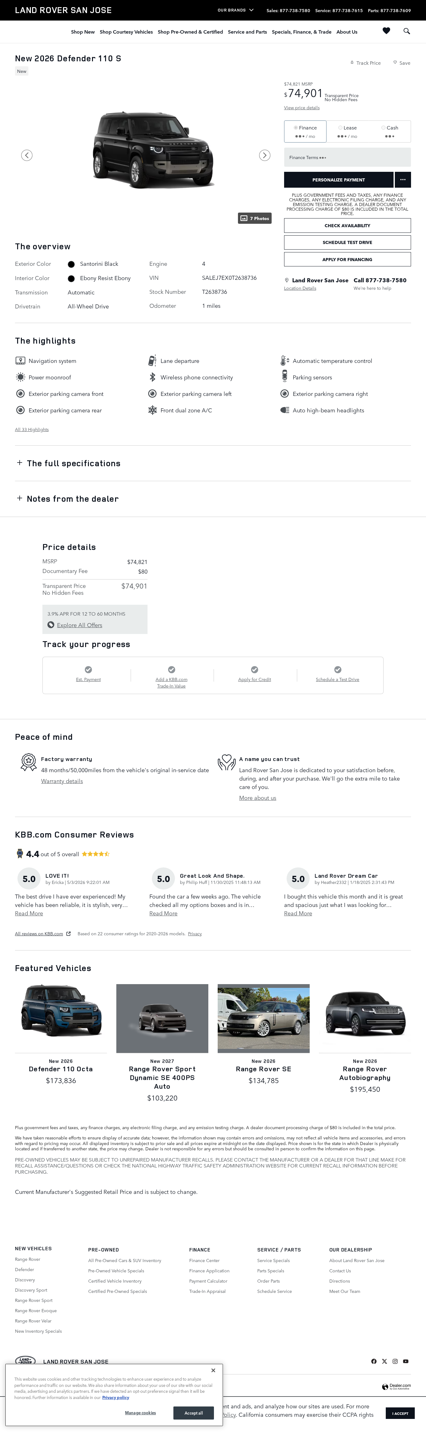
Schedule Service (274, 1291)
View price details (302, 107)
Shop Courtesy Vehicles (126, 31)
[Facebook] (374, 1361)
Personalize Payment (338, 179)
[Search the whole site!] (407, 31)
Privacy (195, 933)
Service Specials (273, 1260)
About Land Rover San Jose (357, 1260)
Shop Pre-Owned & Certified (190, 31)
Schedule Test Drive (347, 242)
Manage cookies (140, 1413)
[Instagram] (395, 1361)
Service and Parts (247, 31)
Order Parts (268, 1281)
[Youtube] (405, 1361)
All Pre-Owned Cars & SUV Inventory (124, 1260)
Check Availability (347, 225)
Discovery (25, 1279)
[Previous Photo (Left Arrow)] (27, 155)
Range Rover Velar (33, 1320)
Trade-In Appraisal (207, 1291)
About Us (346, 31)
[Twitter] (384, 1361)
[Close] (213, 1370)
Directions (339, 1281)
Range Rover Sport (33, 1300)
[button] (142, 70)
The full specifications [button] (74, 463)
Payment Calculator (208, 1281)
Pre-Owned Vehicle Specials (116, 1270)
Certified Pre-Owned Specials (117, 1291)
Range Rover (27, 1259)
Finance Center (204, 1260)
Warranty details (62, 781)
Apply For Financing (347, 259)
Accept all (193, 1413)
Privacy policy (115, 1397)
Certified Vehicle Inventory (115, 1281)
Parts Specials (270, 1270)
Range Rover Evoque (36, 1310)
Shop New (83, 31)
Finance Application (209, 1270)
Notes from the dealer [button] (73, 498)
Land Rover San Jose (76, 1361)
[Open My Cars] (385, 32)
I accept (400, 1413)
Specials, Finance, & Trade (302, 31)
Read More (29, 913)
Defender (24, 1269)
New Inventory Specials (38, 1331)
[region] (114, 1395)
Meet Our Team (344, 1291)
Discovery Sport (31, 1290)
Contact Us (340, 1270)
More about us (257, 797)
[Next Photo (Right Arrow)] (265, 155)
